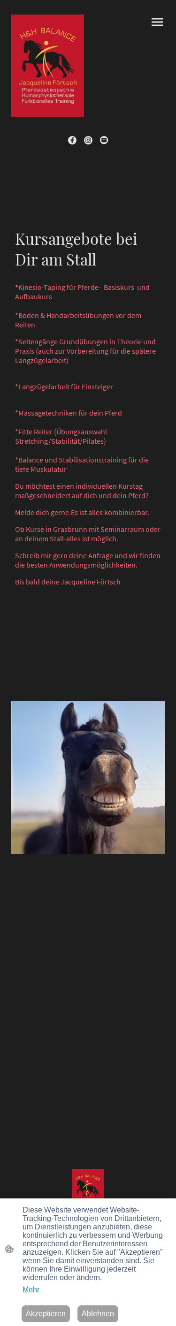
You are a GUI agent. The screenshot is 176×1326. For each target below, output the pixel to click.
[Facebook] (72, 140)
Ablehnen (98, 1314)
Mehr (31, 1290)
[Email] (104, 140)
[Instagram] (88, 140)
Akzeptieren (46, 1314)
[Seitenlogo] (47, 66)
